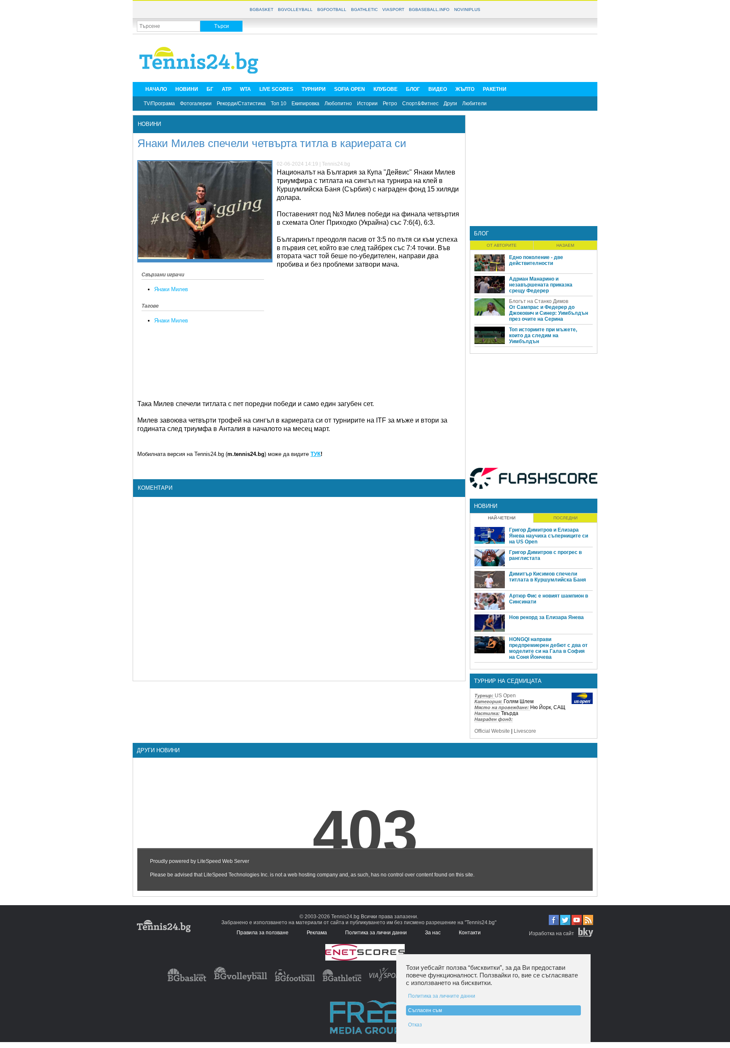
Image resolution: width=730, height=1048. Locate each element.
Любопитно (338, 103)
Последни (565, 518)
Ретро (390, 103)
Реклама (317, 933)
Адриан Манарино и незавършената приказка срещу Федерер (540, 285)
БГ (210, 89)
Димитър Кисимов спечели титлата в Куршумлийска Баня (547, 577)
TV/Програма (159, 103)
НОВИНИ (186, 89)
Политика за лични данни (376, 933)
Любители (474, 103)
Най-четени (501, 518)
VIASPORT (393, 9)
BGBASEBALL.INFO (429, 9)
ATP (227, 89)
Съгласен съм (425, 1010)
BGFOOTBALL (331, 9)
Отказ (415, 1025)
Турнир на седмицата (508, 681)
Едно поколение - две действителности (536, 260)
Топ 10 (278, 103)
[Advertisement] (439, 57)
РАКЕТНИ (495, 89)
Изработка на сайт (551, 933)
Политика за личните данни (441, 996)
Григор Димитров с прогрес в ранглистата (545, 555)
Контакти (470, 933)
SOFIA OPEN (349, 89)
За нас (433, 933)
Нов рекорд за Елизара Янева (546, 617)
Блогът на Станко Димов (538, 301)
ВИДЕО (437, 89)
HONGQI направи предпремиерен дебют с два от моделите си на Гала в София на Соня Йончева (548, 648)
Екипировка (305, 103)
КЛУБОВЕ (385, 89)
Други (450, 103)
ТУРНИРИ (314, 89)
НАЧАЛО (156, 89)
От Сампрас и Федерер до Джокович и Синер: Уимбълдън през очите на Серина (548, 313)
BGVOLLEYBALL (295, 9)
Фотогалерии (196, 103)
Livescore (525, 731)
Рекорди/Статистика (241, 103)
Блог (481, 233)
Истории (367, 103)
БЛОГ (413, 89)
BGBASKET (261, 9)
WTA (245, 89)
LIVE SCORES (276, 89)
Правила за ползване (263, 933)
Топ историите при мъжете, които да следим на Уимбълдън (543, 335)
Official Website (492, 731)
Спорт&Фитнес (420, 103)
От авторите (502, 245)
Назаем (565, 245)
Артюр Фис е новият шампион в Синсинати (548, 599)
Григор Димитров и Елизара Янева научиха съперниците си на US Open (548, 536)
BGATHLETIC (364, 9)
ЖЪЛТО (464, 89)
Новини (149, 124)
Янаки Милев (171, 289)
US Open (505, 696)
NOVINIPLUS (467, 9)
